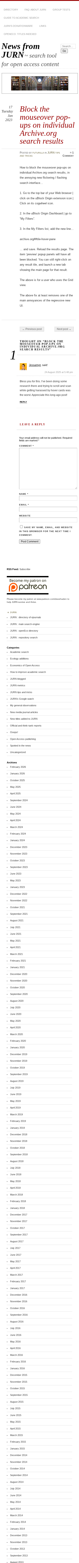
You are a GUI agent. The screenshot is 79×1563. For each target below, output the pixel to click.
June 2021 (15, 934)
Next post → (64, 329)
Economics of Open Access (25, 665)
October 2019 (17, 1067)
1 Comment (68, 154)
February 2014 (18, 1522)
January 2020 (17, 1047)
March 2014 (16, 1515)
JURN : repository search (24, 637)
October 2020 (17, 987)
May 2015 (15, 1421)
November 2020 (18, 980)
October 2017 (17, 1228)
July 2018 (15, 1167)
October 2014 (17, 1468)
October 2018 (17, 1147)
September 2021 (19, 914)
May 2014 (15, 1502)
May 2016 (15, 1341)
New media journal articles (24, 712)
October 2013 (17, 1548)
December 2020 (18, 974)
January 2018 (17, 1208)
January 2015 (17, 1448)
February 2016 (18, 1361)
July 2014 (15, 1488)
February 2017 (18, 1281)
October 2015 (17, 1388)
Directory (11, 9)
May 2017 (15, 1261)
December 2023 (18, 847)
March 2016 (16, 1355)
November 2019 (18, 1061)
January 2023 (17, 887)
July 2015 (15, 1408)
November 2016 (18, 1301)
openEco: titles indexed (20, 34)
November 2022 (18, 900)
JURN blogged (18, 678)
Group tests (61, 9)
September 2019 (19, 1074)
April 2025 (15, 793)
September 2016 (19, 1314)
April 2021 (15, 947)
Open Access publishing (23, 739)
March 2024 (16, 827)
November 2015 (18, 1381)
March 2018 (16, 1194)
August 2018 (16, 1161)
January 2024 (17, 840)
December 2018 (18, 1134)
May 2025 (15, 787)
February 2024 (18, 833)
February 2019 (18, 1121)
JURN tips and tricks (21, 692)
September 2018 (19, 1154)
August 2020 (16, 1001)
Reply (23, 402)
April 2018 (15, 1187)
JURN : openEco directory (24, 630)
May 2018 (15, 1181)
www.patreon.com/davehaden (52, 599)
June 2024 (15, 807)
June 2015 (15, 1415)
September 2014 (19, 1475)
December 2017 (18, 1214)
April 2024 (15, 820)
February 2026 (18, 767)
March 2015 (16, 1435)
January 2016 (17, 1368)
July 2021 (15, 927)
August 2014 (16, 1482)
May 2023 (15, 880)
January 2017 (17, 1288)
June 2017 (15, 1254)
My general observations (23, 705)
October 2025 (17, 780)
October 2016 (17, 1308)
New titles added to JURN (24, 718)
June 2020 (15, 1014)
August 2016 (16, 1321)
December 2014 (18, 1455)
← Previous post (32, 329)
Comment (26, 446)
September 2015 (19, 1395)
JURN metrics (17, 685)
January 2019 (17, 1128)
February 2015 (18, 1441)
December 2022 (18, 894)
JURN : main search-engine (25, 624)
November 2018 (18, 1141)
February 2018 (18, 1201)
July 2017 (15, 1248)
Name (23, 494)
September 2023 (19, 867)
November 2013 (18, 1542)
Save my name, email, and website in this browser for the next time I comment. (46, 531)
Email (24, 504)
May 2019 (15, 1101)
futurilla (38, 152)
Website (25, 515)
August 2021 (16, 920)
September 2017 (19, 1234)
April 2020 (15, 1027)
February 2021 (18, 960)
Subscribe (25, 569)
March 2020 (16, 1034)
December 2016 (18, 1294)
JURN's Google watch (22, 698)
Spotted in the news (20, 745)
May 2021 (15, 940)
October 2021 (17, 907)
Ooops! (14, 732)
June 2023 (15, 873)
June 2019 (15, 1094)
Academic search (19, 652)
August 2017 (16, 1241)
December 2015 (18, 1375)
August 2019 (16, 1081)
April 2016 (15, 1348)
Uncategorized (18, 752)
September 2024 (19, 800)
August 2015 (16, 1401)
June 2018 (15, 1174)
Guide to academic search (21, 17)
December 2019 (18, 1054)
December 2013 (18, 1535)
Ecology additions (19, 658)
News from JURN (21, 50)
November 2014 (18, 1462)
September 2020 (19, 994)
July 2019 (15, 1087)
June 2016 (15, 1335)
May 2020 (15, 1021)
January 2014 (17, 1528)
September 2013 (19, 1555)
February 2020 (18, 1041)
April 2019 (15, 1107)
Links (42, 26)
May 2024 (15, 813)
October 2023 (17, 860)
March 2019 (16, 1114)
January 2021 (17, 967)
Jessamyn (35, 365)
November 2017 (18, 1221)
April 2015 (15, 1428)
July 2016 (15, 1328)
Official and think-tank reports (25, 725)
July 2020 (15, 1007)
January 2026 (17, 773)
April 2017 (15, 1268)
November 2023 (18, 853)
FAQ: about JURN (35, 9)
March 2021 (16, 954)
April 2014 (15, 1508)
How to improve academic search (28, 672)
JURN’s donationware (18, 26)
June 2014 (15, 1495)
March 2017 (16, 1274)
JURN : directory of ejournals (25, 617)
